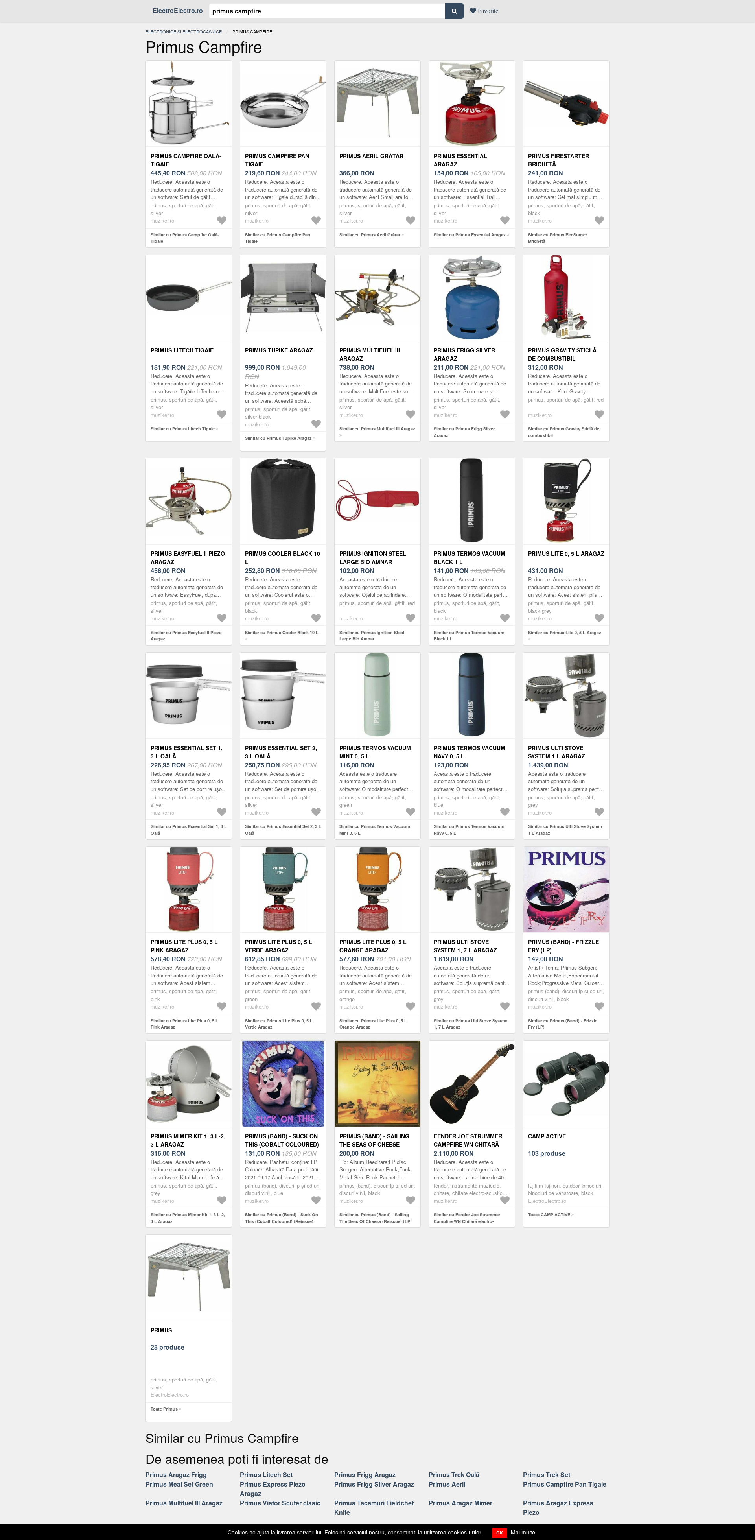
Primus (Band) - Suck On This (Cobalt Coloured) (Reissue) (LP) (282, 1144)
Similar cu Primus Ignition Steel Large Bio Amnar (371, 635)
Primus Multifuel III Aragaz (369, 354)
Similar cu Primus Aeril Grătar (369, 235)
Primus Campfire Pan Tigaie (277, 160)
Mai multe (523, 1532)
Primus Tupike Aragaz (279, 350)
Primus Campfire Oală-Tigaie (186, 160)
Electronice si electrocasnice (183, 31)
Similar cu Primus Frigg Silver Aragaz (464, 432)
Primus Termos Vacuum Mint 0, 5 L (375, 752)
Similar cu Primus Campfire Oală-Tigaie (185, 238)
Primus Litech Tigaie (182, 350)
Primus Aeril (447, 1483)
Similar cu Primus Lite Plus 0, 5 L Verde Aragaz (279, 1024)
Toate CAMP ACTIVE (549, 1214)
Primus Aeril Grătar (371, 156)
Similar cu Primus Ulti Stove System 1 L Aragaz (565, 829)
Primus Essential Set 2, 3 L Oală (281, 752)
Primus (161, 1330)
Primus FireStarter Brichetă (558, 160)
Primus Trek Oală (454, 1474)
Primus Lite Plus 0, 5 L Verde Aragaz (278, 946)
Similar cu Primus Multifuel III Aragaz (377, 429)
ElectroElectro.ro (178, 10)
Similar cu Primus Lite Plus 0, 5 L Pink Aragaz (184, 1024)
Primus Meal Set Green (179, 1483)
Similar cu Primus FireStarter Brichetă (557, 238)
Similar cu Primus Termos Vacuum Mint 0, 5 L (374, 829)
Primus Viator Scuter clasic (280, 1502)
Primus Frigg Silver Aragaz (464, 354)
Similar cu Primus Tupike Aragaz (278, 438)
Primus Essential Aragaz (460, 160)
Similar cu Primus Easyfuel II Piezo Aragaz (186, 635)
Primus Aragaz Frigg (176, 1474)
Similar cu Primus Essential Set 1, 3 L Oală (189, 829)
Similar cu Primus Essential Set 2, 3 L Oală (283, 829)
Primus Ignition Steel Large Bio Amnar (372, 558)
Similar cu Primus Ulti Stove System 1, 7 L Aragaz (471, 1024)
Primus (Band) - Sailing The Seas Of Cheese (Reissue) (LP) (374, 1144)
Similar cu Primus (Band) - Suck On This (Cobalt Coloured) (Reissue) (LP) (281, 1221)
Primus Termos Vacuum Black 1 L (469, 558)
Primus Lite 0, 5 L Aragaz (566, 553)
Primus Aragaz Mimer (460, 1502)
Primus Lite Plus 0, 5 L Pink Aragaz (184, 946)
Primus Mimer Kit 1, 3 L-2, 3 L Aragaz (188, 1140)
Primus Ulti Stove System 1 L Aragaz (556, 752)
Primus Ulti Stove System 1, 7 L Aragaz (465, 946)
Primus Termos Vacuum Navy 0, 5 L (469, 752)
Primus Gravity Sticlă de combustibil (562, 354)
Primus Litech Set (266, 1474)
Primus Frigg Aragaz (365, 1474)
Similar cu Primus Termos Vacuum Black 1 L (469, 635)
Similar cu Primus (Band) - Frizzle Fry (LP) (562, 1024)
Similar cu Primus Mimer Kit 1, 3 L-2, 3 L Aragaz (188, 1218)
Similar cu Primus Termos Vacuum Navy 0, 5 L (469, 829)
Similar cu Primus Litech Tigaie (183, 429)
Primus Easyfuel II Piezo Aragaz (188, 558)
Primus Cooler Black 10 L (282, 558)
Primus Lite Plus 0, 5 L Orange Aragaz (373, 946)
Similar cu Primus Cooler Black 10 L (282, 632)
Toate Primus (164, 1409)
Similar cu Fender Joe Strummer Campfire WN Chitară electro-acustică (467, 1221)
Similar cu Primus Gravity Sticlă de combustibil (563, 432)
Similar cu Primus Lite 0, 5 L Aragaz (564, 632)
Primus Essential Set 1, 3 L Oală (187, 752)
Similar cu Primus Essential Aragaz (470, 235)
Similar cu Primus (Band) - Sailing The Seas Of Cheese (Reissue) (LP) (375, 1218)
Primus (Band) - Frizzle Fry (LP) (563, 946)
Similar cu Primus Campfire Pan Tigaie (277, 238)
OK (499, 1533)
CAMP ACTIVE (547, 1136)
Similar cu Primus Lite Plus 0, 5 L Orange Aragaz (373, 1024)
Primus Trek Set (546, 1474)
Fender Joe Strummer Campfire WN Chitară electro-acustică (468, 1144)
